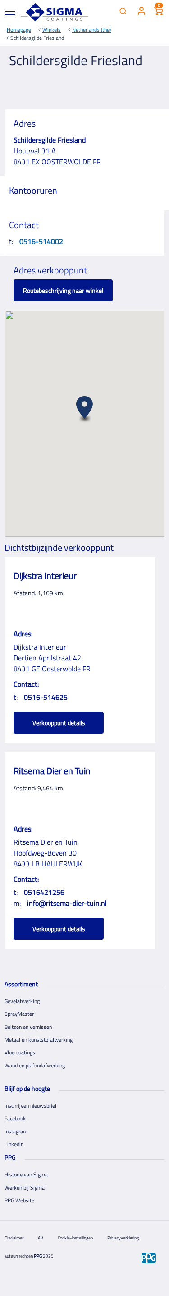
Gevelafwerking (22, 1001)
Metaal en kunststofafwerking (39, 1039)
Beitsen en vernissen (28, 1027)
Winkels (51, 29)
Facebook (15, 1118)
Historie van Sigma (26, 1174)
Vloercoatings (20, 1052)
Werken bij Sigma (25, 1187)
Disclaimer (14, 1237)
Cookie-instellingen (75, 1237)
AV (40, 1237)
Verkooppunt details (58, 722)
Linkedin (14, 1144)
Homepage (19, 29)
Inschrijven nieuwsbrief (31, 1105)
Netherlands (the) (91, 29)
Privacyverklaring (123, 1237)
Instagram (16, 1131)
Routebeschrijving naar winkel (63, 290)
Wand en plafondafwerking (35, 1065)
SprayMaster (19, 1013)
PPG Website (19, 1200)
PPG (38, 1256)
